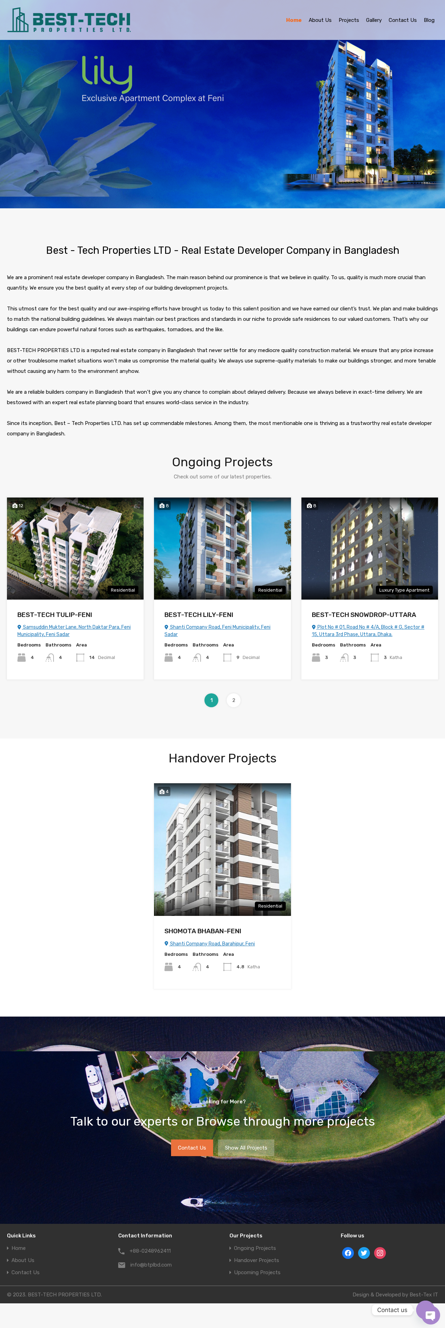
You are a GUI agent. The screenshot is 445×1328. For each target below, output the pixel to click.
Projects (349, 20)
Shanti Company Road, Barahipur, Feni (212, 944)
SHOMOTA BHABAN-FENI (202, 931)
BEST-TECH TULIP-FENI (54, 615)
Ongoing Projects (255, 1248)
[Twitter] (364, 1253)
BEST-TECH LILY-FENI (198, 615)
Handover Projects (256, 1260)
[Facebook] (348, 1253)
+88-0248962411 (150, 1251)
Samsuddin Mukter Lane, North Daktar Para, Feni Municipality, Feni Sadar (74, 630)
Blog (429, 20)
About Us (320, 20)
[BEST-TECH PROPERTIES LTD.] (69, 30)
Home (294, 20)
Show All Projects (246, 1148)
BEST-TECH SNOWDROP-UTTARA (364, 615)
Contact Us (403, 20)
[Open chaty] (425, 1310)
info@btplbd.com (151, 1265)
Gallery (374, 20)
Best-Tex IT (424, 1295)
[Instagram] (380, 1253)
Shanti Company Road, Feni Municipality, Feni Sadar (217, 630)
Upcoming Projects (257, 1272)
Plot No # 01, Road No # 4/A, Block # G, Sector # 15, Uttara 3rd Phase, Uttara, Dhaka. (368, 630)
